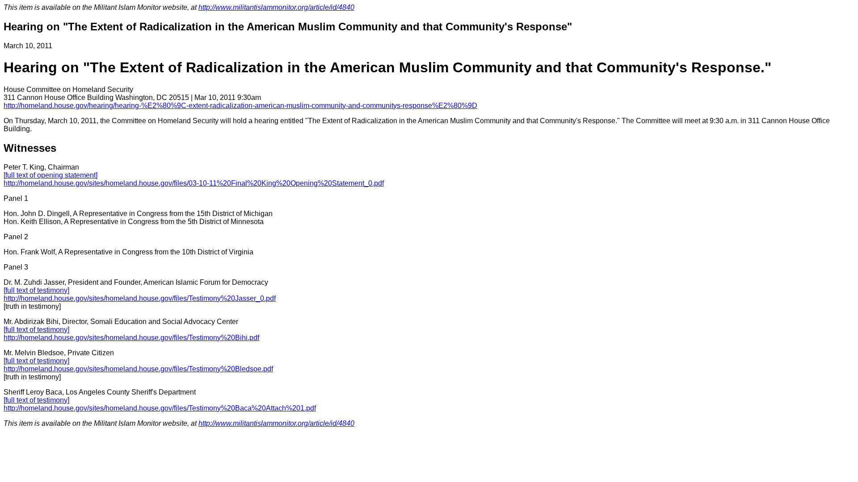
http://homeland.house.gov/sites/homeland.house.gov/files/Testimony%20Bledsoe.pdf (138, 369)
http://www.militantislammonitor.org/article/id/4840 (276, 7)
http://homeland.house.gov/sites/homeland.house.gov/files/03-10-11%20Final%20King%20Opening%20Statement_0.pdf (194, 183)
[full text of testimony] (36, 290)
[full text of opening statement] (50, 175)
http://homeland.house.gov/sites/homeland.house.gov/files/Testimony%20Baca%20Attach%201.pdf (160, 408)
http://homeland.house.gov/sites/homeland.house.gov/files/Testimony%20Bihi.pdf (131, 337)
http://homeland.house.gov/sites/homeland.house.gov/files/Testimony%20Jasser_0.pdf (140, 298)
